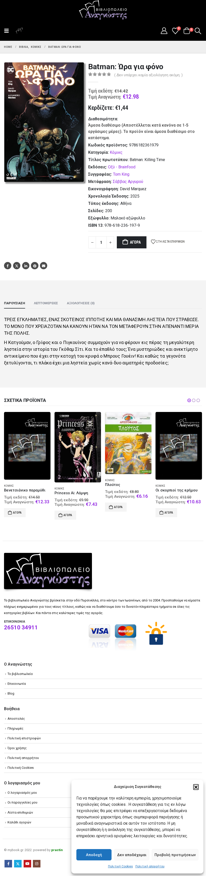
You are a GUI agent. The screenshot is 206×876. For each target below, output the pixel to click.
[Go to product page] (27, 447)
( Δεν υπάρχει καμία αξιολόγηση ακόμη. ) (148, 75)
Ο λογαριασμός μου (22, 792)
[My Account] (164, 30)
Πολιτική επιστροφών (24, 738)
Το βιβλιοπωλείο (20, 674)
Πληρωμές (15, 728)
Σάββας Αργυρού (128, 181)
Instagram (36, 863)
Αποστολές (16, 718)
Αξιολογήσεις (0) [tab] (81, 303)
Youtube (27, 863)
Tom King (121, 174)
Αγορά (135, 242)
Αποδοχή (94, 855)
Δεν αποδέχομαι (131, 855)
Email (43, 265)
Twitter (16, 265)
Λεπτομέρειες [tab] (46, 303)
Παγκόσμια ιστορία (179, 482)
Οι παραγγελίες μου (22, 802)
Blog (11, 693)
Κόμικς (116, 152)
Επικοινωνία (17, 683)
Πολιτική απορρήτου (150, 866)
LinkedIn (25, 265)
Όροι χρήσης (17, 748)
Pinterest (34, 265)
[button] (195, 786)
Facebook (7, 265)
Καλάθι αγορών (19, 822)
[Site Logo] (103, 10)
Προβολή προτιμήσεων (175, 855)
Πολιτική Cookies (120, 866)
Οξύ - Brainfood (121, 167)
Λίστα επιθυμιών (20, 812)
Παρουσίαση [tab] (14, 303)
